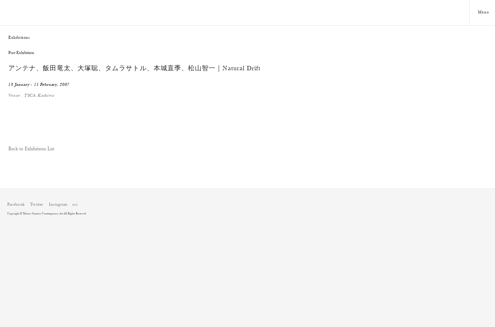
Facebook (16, 204)
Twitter (36, 204)
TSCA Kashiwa (39, 95)
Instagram (58, 204)
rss (75, 204)
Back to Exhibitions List (31, 149)
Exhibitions (19, 37)
